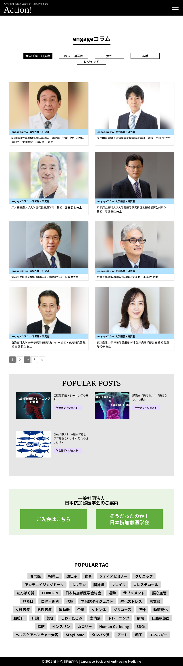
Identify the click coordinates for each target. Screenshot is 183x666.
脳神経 (98, 584)
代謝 (69, 601)
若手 (145, 56)
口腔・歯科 (50, 601)
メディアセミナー (113, 576)
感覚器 (155, 601)
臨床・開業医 (73, 56)
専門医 (35, 576)
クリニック (144, 576)
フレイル (118, 584)
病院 (140, 618)
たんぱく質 (25, 592)
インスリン (61, 626)
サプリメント (134, 592)
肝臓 (35, 618)
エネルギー (159, 634)
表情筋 (95, 618)
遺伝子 (72, 576)
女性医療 (22, 609)
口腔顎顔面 (161, 618)
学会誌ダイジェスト (67, 408)
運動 (112, 592)
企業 (80, 609)
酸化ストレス (131, 601)
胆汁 (142, 609)
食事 (88, 576)
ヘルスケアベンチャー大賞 (36, 634)
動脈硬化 (160, 609)
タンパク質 (101, 634)
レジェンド (91, 61)
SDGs (141, 626)
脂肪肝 (18, 618)
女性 (109, 56)
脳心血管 (159, 592)
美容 (50, 618)
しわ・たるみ (71, 618)
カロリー (85, 626)
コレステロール (145, 584)
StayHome (75, 634)
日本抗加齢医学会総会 (83, 592)
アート (122, 634)
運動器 (64, 609)
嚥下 (138, 634)
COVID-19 (50, 592)
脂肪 (41, 626)
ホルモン (78, 584)
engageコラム (20, 132)
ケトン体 (99, 609)
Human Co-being (114, 626)
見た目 (28, 601)
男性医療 (44, 609)
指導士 (53, 576)
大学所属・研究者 (37, 56)
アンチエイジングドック (44, 584)
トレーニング (118, 618)
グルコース (122, 609)
